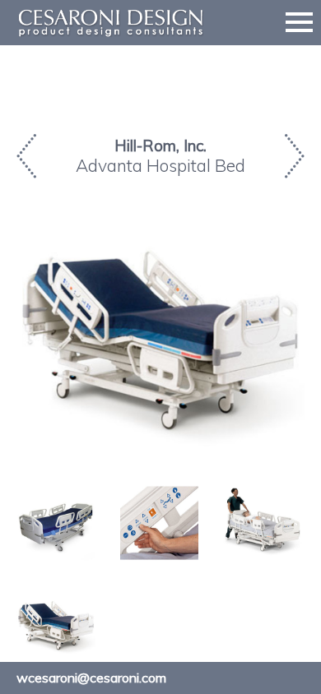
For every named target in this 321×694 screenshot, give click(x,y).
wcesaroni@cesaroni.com (91, 677)
